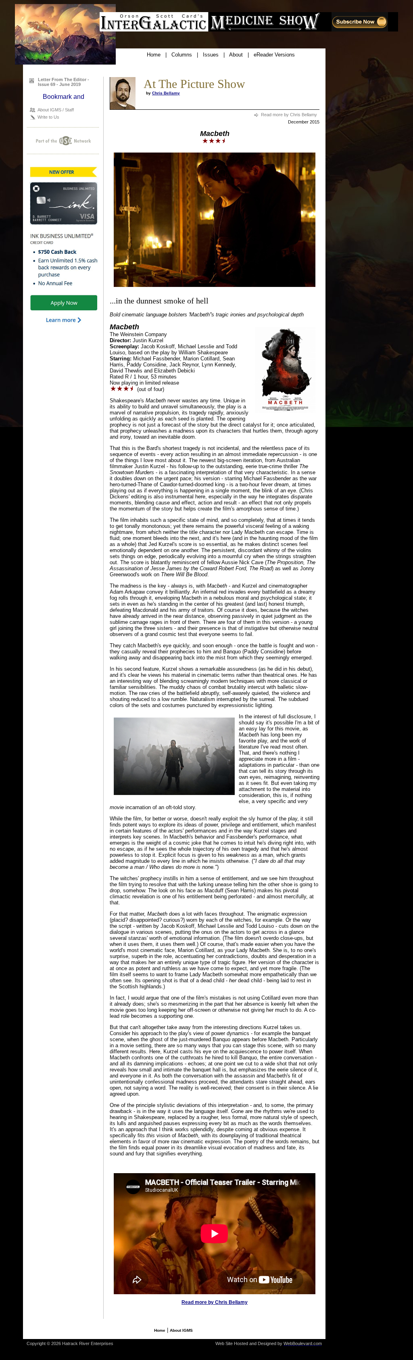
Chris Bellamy (166, 93)
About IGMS (181, 1330)
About (236, 55)
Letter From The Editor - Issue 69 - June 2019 (63, 82)
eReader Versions (274, 55)
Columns (181, 55)
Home (154, 55)
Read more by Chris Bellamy (289, 114)
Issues (211, 55)
